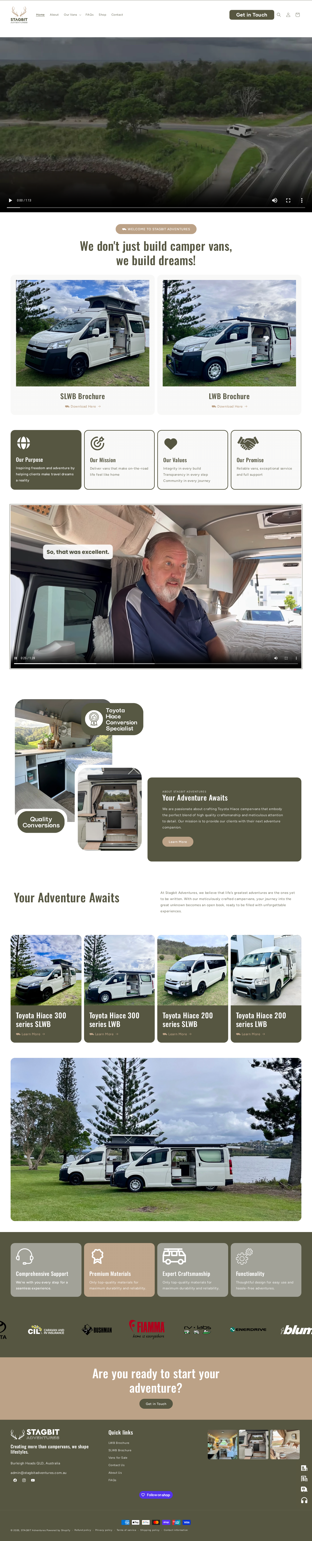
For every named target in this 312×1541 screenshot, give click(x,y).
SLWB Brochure (120, 1450)
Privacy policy (103, 1530)
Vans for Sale (118, 1458)
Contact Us (116, 1465)
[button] (72, 14)
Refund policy (82, 1530)
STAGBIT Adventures (33, 1530)
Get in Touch (251, 15)
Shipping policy (150, 1530)
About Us (115, 1473)
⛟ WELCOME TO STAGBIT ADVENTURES (156, 229)
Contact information (176, 1530)
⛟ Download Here (80, 406)
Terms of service (126, 1530)
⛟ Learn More (28, 1034)
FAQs (112, 1480)
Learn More (178, 842)
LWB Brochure (118, 1443)
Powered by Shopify (58, 1530)
